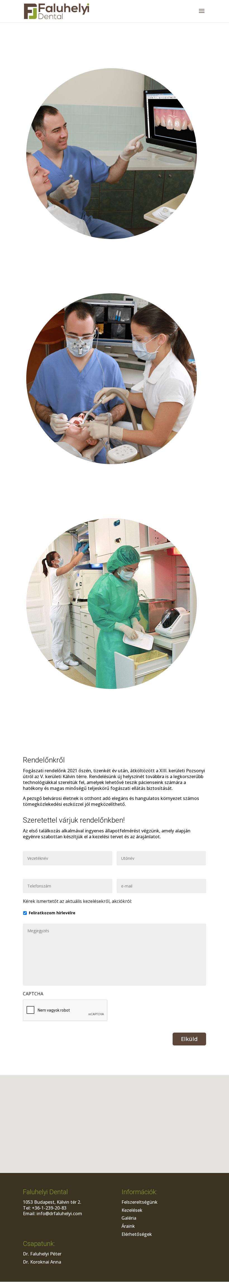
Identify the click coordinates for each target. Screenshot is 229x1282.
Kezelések (131, 1210)
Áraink (128, 1226)
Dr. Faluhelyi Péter (42, 1254)
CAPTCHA (33, 994)
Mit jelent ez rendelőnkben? (115, 254)
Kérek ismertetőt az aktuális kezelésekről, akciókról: (77, 901)
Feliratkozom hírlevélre (52, 912)
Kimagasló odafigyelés (114, 48)
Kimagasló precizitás (114, 274)
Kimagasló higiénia (114, 499)
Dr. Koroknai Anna (42, 1262)
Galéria (128, 1218)
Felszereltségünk (139, 1202)
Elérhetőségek (136, 1234)
